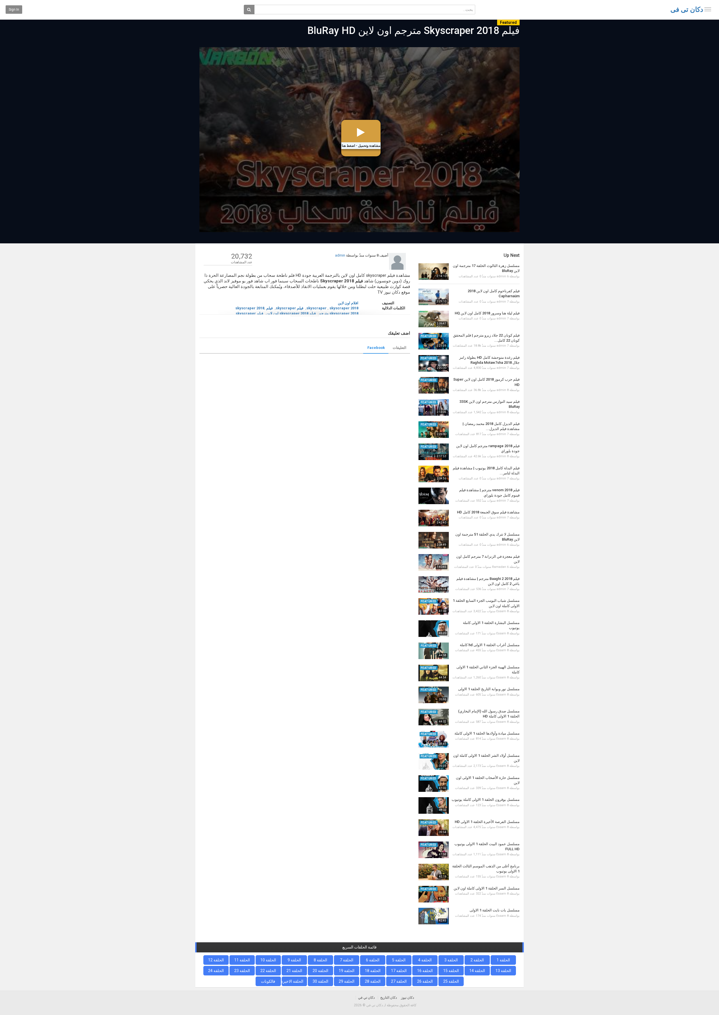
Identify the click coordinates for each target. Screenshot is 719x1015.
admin (340, 255)
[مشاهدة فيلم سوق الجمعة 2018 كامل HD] (433, 518)
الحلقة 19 (346, 970)
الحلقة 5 (399, 960)
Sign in (14, 10)
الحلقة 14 (477, 970)
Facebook (376, 348)
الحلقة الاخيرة (292, 981)
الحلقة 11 (242, 960)
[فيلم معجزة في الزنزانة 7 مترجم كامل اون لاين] (433, 562)
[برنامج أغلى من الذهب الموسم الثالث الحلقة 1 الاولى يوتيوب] (433, 872)
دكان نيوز (407, 998)
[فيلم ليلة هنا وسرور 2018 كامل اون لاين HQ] (433, 319)
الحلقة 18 (373, 970)
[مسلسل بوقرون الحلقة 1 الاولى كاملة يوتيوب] (433, 805)
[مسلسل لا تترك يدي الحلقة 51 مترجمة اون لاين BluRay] (433, 540)
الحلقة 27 (399, 981)
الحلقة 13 (503, 970)
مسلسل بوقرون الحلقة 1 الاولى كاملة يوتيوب (486, 799)
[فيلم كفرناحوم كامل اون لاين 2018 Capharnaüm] (433, 297)
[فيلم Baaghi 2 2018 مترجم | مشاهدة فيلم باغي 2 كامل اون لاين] (433, 584)
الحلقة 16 (425, 970)
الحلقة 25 (451, 981)
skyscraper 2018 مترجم (338, 313)
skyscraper (316, 308)
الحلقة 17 (399, 970)
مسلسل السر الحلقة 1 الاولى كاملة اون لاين (487, 888)
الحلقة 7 (346, 960)
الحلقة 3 (451, 960)
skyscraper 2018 (343, 308)
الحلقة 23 (242, 970)
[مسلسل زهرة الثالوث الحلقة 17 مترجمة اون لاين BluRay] (433, 271)
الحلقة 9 (294, 960)
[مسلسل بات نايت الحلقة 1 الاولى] (433, 916)
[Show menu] (707, 9)
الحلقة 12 (216, 960)
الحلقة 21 (294, 970)
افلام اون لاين (348, 303)
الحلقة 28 (373, 981)
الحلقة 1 (503, 960)
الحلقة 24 (216, 970)
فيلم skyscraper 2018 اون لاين (291, 313)
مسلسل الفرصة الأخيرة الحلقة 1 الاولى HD (487, 822)
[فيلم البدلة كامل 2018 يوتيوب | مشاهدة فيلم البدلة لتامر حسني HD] (433, 474)
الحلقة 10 (268, 960)
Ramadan (499, 567)
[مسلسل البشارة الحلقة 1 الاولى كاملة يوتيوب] (433, 628)
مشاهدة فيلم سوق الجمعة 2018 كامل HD (488, 512)
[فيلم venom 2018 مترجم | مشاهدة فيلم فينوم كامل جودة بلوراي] (433, 496)
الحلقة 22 (268, 970)
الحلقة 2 (477, 960)
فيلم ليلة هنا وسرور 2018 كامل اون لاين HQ (487, 313)
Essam (501, 611)
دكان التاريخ (388, 998)
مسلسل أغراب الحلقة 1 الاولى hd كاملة (490, 645)
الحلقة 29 (346, 981)
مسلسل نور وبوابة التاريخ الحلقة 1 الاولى (489, 689)
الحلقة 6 (372, 960)
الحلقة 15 (451, 970)
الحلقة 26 (425, 981)
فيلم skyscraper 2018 (254, 308)
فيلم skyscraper (289, 308)
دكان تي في (686, 9)
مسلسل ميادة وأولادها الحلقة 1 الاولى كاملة (487, 733)
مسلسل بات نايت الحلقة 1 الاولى (495, 910)
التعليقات (399, 348)
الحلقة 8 (320, 960)
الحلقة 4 (425, 960)
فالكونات (268, 981)
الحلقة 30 (320, 981)
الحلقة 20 (320, 970)
